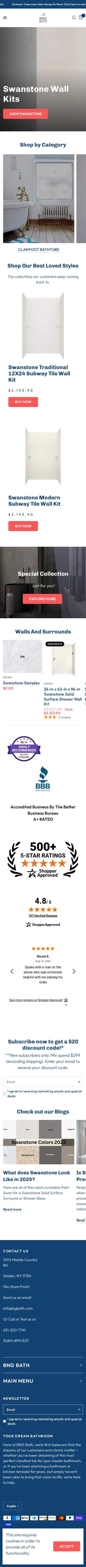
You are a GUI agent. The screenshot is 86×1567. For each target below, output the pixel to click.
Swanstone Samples (21, 682)
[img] (43, 909)
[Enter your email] (79, 1082)
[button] (25, 114)
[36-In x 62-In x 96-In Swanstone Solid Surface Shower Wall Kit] (63, 659)
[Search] (74, 18)
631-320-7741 (14, 1330)
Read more (12, 1209)
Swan (7, 677)
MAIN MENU (18, 1381)
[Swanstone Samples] (22, 656)
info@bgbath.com (18, 1308)
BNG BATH (16, 1365)
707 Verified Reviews (43, 915)
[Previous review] (11, 972)
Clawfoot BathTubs (38, 250)
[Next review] (74, 972)
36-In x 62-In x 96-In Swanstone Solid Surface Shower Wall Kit (63, 696)
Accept (67, 1546)
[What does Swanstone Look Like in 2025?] (38, 1142)
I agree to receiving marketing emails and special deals (45, 1093)
